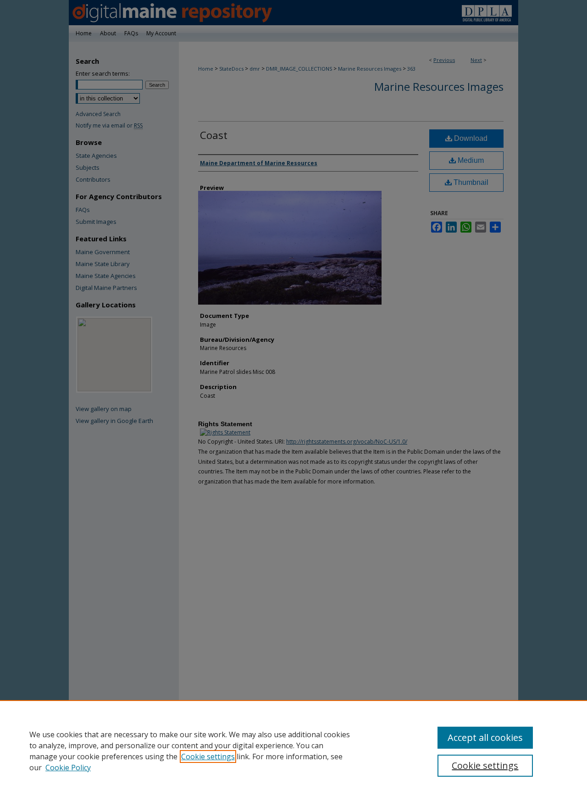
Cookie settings (208, 756)
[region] (293, 750)
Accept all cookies (485, 737)
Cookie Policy (68, 767)
